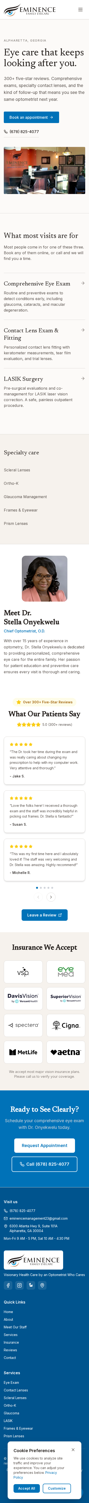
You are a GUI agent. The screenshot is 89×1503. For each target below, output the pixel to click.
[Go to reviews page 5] (52, 888)
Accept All (26, 1488)
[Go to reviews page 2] (41, 888)
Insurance (11, 1342)
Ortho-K (11, 483)
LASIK (8, 1421)
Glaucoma (11, 1413)
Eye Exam (11, 1382)
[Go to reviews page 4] (48, 888)
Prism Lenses (16, 523)
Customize (57, 1488)
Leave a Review (41, 915)
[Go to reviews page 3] (45, 888)
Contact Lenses (16, 1390)
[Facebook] (8, 1285)
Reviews (10, 1350)
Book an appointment (28, 117)
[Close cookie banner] (73, 1449)
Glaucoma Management (25, 496)
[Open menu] (80, 9)
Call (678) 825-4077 (47, 1164)
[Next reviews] (51, 897)
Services (11, 1335)
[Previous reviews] (38, 897)
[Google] (42, 1285)
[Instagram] (19, 1285)
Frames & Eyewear (21, 510)
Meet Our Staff (15, 1327)
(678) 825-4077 (24, 131)
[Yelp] (31, 1285)
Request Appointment (44, 1145)
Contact (10, 1358)
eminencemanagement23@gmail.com (38, 1218)
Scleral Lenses (17, 470)
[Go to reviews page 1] (37, 888)
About (8, 1319)
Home (8, 1312)
